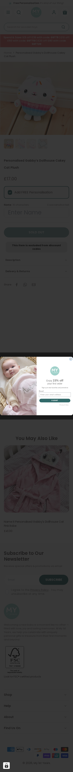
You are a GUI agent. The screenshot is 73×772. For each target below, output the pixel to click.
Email (41, 391)
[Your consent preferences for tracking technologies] (6, 765)
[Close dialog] (70, 359)
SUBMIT (54, 400)
